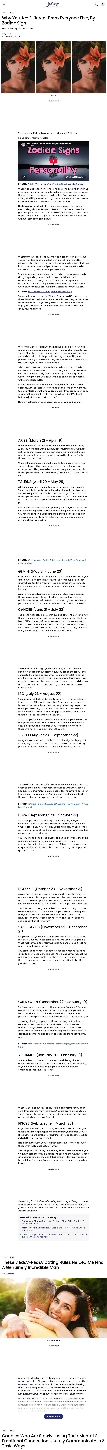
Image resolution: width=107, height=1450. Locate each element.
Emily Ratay (6, 34)
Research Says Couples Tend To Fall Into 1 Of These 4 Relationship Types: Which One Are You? (54, 1235)
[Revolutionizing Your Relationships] (53, 4)
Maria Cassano (8, 1274)
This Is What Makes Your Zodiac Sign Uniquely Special (55, 184)
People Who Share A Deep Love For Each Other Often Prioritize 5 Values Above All (53, 1222)
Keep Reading (53, 1416)
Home (4, 13)
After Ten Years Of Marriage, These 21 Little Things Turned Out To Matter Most (53, 1229)
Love (12, 13)
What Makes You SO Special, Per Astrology (50, 291)
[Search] (96, 4)
